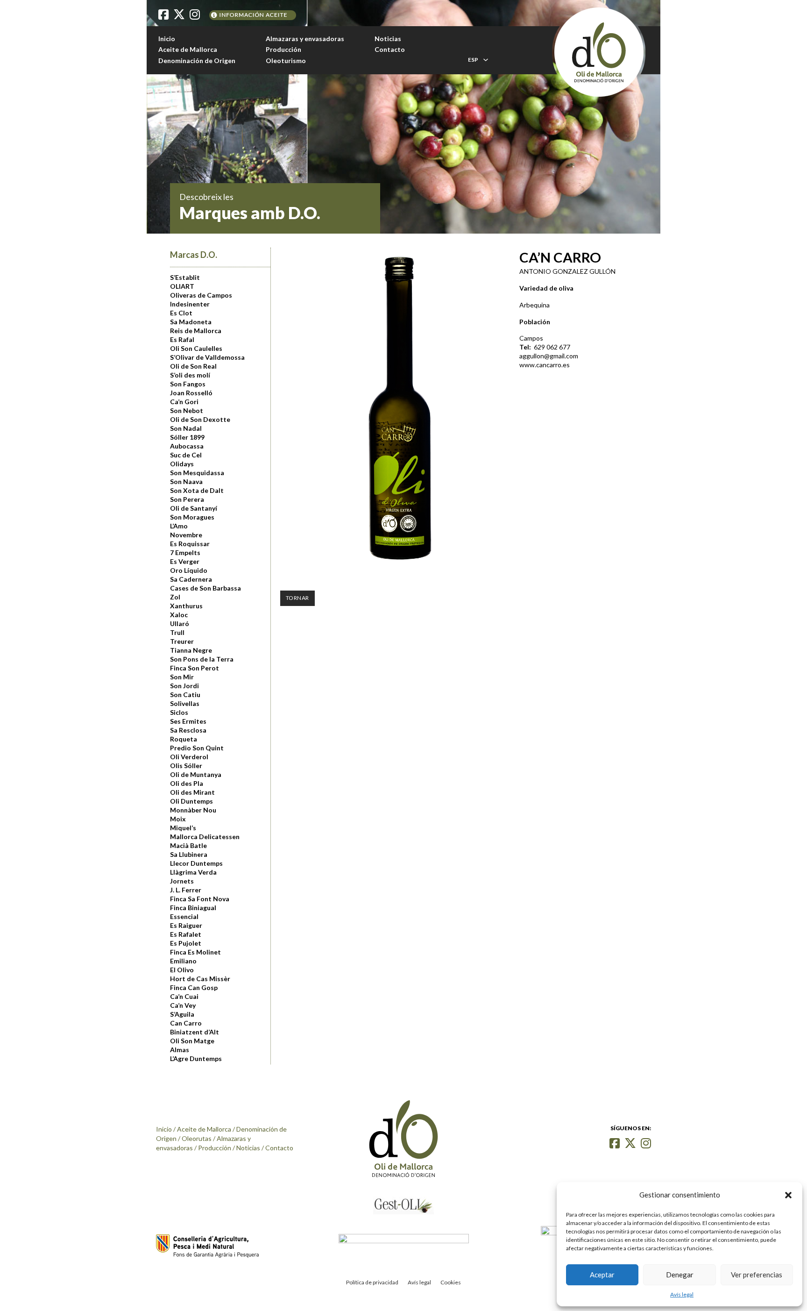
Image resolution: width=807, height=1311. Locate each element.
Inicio (166, 39)
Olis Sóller (186, 765)
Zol (175, 597)
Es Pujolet (185, 943)
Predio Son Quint (197, 748)
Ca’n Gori (184, 402)
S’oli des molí (190, 375)
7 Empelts (185, 552)
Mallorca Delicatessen (205, 837)
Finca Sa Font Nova (199, 899)
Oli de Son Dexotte (200, 419)
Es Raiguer (186, 925)
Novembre (186, 535)
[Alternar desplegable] (485, 60)
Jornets (182, 881)
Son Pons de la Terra (202, 659)
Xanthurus (186, 606)
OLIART (182, 286)
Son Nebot (186, 410)
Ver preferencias (756, 1274)
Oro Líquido (188, 570)
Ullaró (179, 623)
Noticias (388, 39)
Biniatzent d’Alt (194, 1032)
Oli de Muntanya (195, 774)
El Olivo (182, 970)
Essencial (184, 916)
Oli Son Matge (192, 1041)
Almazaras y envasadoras (305, 39)
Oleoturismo (286, 60)
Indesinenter (190, 304)
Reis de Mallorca (195, 331)
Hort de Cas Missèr (200, 979)
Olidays (182, 464)
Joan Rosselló (191, 393)
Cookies (450, 1282)
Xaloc (179, 615)
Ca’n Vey (183, 1005)
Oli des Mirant (192, 792)
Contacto (390, 49)
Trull (177, 632)
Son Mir (182, 677)
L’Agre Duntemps (196, 1058)
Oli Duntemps (191, 801)
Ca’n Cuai (184, 996)
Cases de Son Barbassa (205, 588)
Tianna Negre (191, 650)
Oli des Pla (186, 783)
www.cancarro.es (544, 365)
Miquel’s (183, 828)
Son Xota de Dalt (197, 490)
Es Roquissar (190, 544)
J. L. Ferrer (185, 890)
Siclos (179, 712)
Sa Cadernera (191, 579)
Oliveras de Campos (201, 295)
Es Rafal (182, 339)
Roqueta (183, 739)
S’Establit (185, 277)
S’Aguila (182, 1014)
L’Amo (179, 526)
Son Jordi (184, 686)
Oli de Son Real (193, 366)
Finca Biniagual (193, 908)
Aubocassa (187, 446)
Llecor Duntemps (196, 863)
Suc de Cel (186, 455)
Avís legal (682, 1294)
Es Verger (184, 561)
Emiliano (183, 961)
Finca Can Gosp (194, 987)
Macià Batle (188, 845)
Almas (179, 1050)
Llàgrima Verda (193, 872)
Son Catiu (185, 694)
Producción (283, 49)
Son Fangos (187, 384)
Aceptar (602, 1274)
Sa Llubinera (188, 854)
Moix (178, 819)
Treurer (182, 641)
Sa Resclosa (188, 730)
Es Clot (181, 313)
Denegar (680, 1274)
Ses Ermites (188, 721)
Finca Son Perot (194, 668)
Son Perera (187, 499)
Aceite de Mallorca (187, 49)
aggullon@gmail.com (548, 356)
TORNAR (297, 597)
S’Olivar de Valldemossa (207, 357)
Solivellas (184, 703)
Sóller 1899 (187, 437)
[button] (788, 1195)
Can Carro (186, 1023)
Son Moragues (192, 517)
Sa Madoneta (191, 322)
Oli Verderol (189, 757)
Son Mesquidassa (197, 473)
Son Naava (186, 481)
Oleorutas (197, 1138)
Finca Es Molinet (195, 952)
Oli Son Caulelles (196, 348)
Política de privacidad (372, 1282)
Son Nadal (186, 428)
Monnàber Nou (193, 810)
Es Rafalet (185, 934)
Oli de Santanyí (193, 508)
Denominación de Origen (196, 60)
